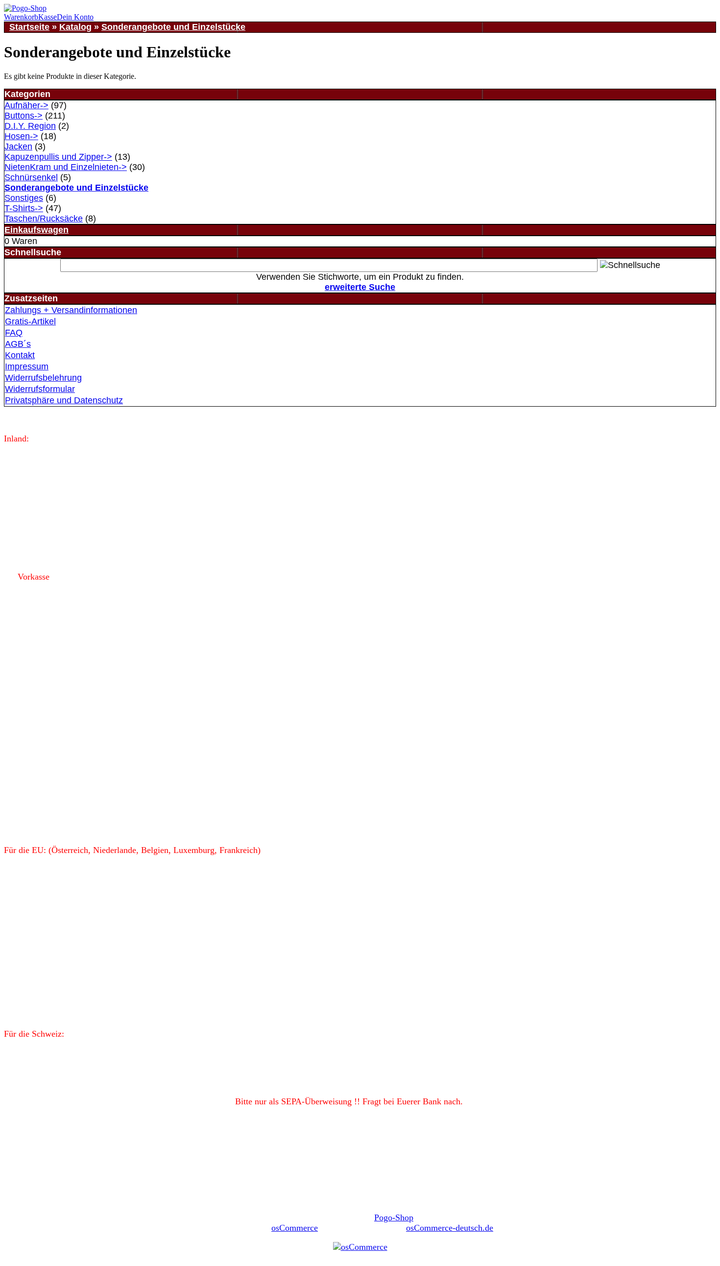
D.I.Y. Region (30, 126)
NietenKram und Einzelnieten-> (65, 167)
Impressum (26, 366)
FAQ (14, 333)
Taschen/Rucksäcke (43, 218)
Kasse (47, 17)
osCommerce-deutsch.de (449, 1228)
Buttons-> (23, 116)
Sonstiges (23, 198)
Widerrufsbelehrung (43, 378)
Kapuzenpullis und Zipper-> (58, 157)
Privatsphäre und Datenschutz (64, 400)
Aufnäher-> (26, 105)
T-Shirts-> (23, 208)
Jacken (18, 146)
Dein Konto (75, 17)
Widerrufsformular (40, 389)
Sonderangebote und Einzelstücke (173, 27)
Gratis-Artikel (30, 321)
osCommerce (294, 1228)
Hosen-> (21, 136)
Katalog (75, 27)
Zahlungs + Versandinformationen (71, 310)
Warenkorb (21, 17)
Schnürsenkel (31, 177)
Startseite (29, 27)
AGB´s (18, 344)
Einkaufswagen (36, 230)
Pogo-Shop (393, 1217)
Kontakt (20, 355)
